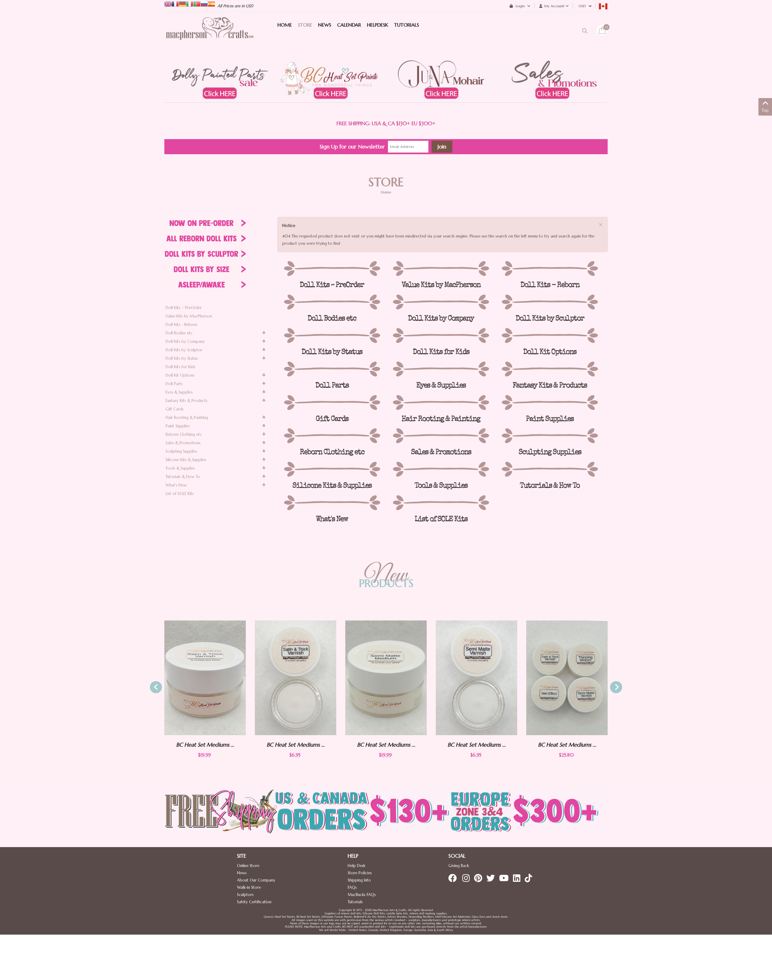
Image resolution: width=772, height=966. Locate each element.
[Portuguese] (197, 3)
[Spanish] (211, 3)
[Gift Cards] (331, 402)
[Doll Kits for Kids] (440, 335)
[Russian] (204, 3)
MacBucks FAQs (362, 894)
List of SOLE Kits (180, 493)
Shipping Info (359, 880)
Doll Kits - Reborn (181, 324)
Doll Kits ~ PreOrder (184, 307)
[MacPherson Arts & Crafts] (209, 34)
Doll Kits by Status (182, 358)
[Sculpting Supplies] (549, 435)
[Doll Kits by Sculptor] (549, 302)
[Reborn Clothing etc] (331, 435)
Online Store (248, 865)
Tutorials (355, 901)
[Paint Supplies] (549, 402)
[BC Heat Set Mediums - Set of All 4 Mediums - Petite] (476, 677)
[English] (168, 3)
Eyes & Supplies (179, 392)
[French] (175, 3)
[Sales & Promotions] (440, 435)
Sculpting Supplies (181, 451)
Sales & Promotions (183, 442)
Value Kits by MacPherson (189, 316)
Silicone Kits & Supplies (186, 459)
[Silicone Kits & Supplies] (331, 469)
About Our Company (256, 880)
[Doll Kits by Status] (331, 335)
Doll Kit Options (180, 375)
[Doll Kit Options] (549, 335)
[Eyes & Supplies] (440, 369)
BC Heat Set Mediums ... (205, 744)
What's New (176, 485)
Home (386, 192)
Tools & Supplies (180, 468)
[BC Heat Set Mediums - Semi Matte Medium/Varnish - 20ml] (295, 677)
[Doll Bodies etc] (331, 302)
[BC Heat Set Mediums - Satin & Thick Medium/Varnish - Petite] (205, 677)
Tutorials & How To (183, 476)
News (242, 872)
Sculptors (245, 894)
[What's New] (331, 502)
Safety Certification (254, 901)
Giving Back (458, 865)
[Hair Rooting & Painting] (440, 402)
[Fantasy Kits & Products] (549, 369)
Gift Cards (175, 409)
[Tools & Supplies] (440, 469)
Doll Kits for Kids (180, 366)
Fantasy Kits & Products (186, 400)
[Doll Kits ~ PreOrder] (331, 268)
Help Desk (356, 865)
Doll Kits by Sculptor (184, 349)
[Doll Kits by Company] (440, 302)
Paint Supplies (178, 426)
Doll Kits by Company (185, 341)
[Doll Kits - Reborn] (549, 268)
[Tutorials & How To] (549, 469)
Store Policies (360, 872)
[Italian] (189, 3)
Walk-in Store (249, 887)
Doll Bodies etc (179, 333)
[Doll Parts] (331, 369)
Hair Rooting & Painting (187, 417)
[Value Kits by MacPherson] (440, 268)
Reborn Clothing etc (184, 434)
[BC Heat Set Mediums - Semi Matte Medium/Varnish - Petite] (386, 677)
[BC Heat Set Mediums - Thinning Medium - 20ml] (567, 677)
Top (765, 110)
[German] (182, 3)
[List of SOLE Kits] (440, 502)
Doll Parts (174, 383)
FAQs (352, 887)
